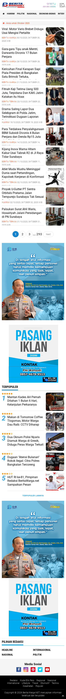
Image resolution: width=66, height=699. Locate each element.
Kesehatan (28, 686)
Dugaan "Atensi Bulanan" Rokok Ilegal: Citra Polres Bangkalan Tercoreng (23, 460)
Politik (21, 14)
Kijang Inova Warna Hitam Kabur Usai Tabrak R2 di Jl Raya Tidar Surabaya (22, 152)
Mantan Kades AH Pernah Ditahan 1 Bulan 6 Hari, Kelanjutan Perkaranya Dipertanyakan (24, 402)
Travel (35, 683)
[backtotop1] (63, 695)
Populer (39, 686)
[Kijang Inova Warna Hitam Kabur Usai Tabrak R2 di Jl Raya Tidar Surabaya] (55, 164)
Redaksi (14, 680)
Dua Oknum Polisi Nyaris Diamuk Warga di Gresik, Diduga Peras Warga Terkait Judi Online (25, 442)
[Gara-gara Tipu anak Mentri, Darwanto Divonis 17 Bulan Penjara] (55, 64)
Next (48, 234)
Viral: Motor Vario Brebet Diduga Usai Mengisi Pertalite (22, 31)
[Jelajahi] (62, 5)
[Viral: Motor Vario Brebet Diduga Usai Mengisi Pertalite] (55, 44)
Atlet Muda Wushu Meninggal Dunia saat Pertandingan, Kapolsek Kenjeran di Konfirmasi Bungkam (23, 174)
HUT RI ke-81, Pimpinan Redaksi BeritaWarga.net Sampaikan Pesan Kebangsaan (23, 482)
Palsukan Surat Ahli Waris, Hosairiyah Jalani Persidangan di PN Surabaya (22, 213)
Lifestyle (26, 683)
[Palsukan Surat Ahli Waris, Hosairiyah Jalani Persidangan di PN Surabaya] (55, 224)
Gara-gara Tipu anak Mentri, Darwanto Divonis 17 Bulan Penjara (20, 52)
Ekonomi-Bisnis (47, 14)
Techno (55, 683)
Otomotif (45, 683)
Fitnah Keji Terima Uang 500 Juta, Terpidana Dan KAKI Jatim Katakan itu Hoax (22, 92)
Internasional (42, 649)
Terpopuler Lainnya (33, 496)
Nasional (32, 14)
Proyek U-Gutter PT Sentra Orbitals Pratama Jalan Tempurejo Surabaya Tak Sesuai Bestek (23, 194)
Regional (40, 680)
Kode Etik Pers (27, 680)
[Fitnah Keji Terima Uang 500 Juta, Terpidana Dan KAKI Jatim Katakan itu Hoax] (55, 104)
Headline (7, 649)
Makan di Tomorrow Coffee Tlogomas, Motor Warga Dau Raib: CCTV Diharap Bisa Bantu (25, 422)
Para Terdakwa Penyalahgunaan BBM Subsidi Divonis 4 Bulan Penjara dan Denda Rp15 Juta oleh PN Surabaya (23, 134)
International (13, 683)
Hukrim (11, 14)
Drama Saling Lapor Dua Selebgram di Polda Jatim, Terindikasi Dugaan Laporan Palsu (20, 114)
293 (39, 234)
